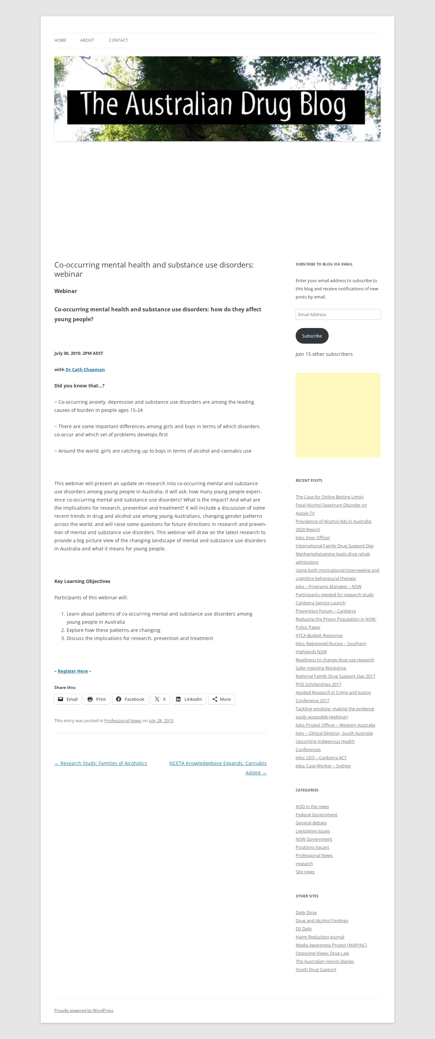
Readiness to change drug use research (335, 660)
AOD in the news (312, 806)
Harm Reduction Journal (320, 937)
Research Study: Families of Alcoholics (100, 763)
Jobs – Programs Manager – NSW (329, 586)
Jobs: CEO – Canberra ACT (321, 757)
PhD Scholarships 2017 (318, 684)
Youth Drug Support (316, 969)
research (304, 863)
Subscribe (312, 336)
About (87, 40)
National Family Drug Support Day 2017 (335, 676)
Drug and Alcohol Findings (322, 920)
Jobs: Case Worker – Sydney (323, 766)
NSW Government (314, 839)
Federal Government (316, 815)
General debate (311, 823)
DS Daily (304, 929)
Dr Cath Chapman (85, 369)
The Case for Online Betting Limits (330, 497)
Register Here (73, 671)
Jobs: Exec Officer (313, 537)
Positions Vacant (312, 847)
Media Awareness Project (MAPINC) (331, 945)
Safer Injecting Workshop (321, 668)
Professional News (122, 720)
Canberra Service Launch (321, 603)
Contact (118, 40)
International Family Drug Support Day (335, 546)
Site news (305, 872)
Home (60, 40)
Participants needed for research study (335, 594)
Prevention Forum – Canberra (326, 611)
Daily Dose (306, 912)
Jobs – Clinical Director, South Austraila (334, 733)
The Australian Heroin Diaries (325, 961)
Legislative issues (313, 831)
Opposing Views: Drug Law (322, 953)
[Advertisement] (217, 201)
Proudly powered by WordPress (84, 1010)
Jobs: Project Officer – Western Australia (335, 725)
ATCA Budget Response (319, 635)
